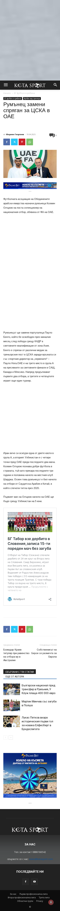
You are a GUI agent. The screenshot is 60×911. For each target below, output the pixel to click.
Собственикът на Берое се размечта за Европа (44, 653)
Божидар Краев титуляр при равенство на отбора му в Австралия (16, 655)
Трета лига (44, 897)
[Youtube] (34, 881)
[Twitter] (14, 142)
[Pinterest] (22, 142)
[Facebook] (6, 142)
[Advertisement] (30, 30)
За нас (13, 894)
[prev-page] (5, 737)
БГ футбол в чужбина (24, 93)
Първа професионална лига (34, 894)
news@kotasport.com (41, 859)
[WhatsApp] (29, 142)
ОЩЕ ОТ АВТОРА (14, 676)
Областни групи (25, 901)
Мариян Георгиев (15, 134)
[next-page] (11, 737)
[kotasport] (30, 85)
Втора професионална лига (22, 897)
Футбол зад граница (32, 98)
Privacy (39, 901)
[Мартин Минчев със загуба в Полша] (11, 705)
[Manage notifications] (51, 902)
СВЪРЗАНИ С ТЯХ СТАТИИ (19, 672)
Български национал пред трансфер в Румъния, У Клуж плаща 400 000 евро (39, 689)
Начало (7, 93)
